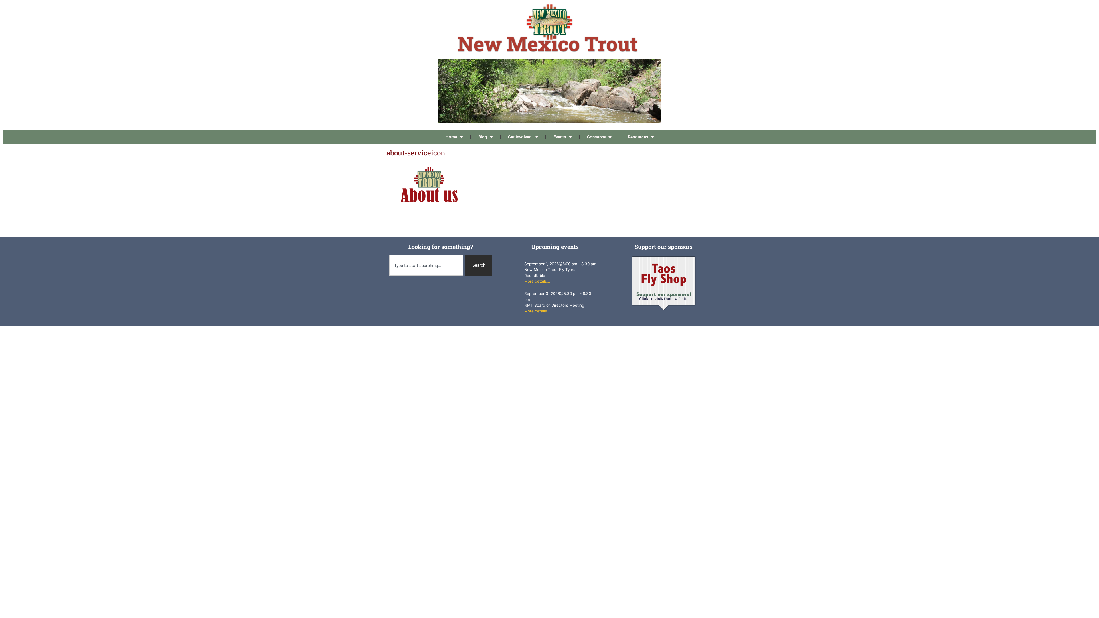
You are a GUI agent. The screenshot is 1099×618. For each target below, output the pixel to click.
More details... (537, 281)
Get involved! (520, 137)
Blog (482, 137)
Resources (638, 137)
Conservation (599, 137)
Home (451, 137)
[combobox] (426, 265)
